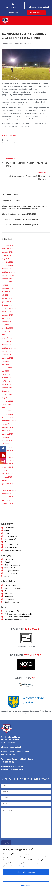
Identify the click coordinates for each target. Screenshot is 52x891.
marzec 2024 (7, 292)
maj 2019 (5, 470)
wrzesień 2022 (8, 351)
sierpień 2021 (7, 388)
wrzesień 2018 (8, 494)
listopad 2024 (7, 269)
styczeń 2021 (7, 411)
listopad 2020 (7, 417)
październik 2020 (9, 421)
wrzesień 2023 (8, 311)
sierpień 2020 (7, 427)
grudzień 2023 (7, 302)
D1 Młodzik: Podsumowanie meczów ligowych (20, 219)
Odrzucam (26, 886)
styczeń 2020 (7, 447)
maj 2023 (5, 325)
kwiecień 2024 (7, 288)
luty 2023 (5, 335)
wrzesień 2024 (8, 275)
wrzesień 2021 (8, 384)
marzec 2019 (7, 477)
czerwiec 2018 (7, 503)
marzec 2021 (7, 404)
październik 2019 (9, 457)
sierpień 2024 (7, 279)
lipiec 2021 (6, 391)
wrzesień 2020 (8, 424)
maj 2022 (5, 361)
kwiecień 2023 (7, 328)
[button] (36, 12)
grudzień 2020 (7, 414)
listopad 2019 (7, 454)
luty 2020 (5, 444)
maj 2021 (5, 398)
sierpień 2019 (7, 464)
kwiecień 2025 (7, 262)
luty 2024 (5, 295)
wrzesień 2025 (8, 249)
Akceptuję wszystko (26, 872)
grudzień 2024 (7, 265)
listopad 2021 (7, 378)
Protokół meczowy (9, 135)
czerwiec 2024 (7, 282)
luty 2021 (5, 408)
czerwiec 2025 (7, 255)
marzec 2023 (7, 331)
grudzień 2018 (7, 484)
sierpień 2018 (7, 497)
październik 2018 (9, 490)
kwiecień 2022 (7, 365)
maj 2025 (5, 259)
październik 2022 (9, 348)
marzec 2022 (7, 368)
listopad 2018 (7, 487)
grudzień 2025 (7, 245)
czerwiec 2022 (7, 358)
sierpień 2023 (7, 315)
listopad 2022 (7, 345)
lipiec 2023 (6, 318)
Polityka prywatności (23, 866)
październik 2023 (9, 308)
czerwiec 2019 (7, 467)
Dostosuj (26, 879)
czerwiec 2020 (7, 434)
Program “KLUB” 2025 (11, 201)
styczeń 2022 (7, 374)
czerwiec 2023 (7, 322)
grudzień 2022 (7, 341)
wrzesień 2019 (8, 460)
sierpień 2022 (7, 354)
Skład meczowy (8, 131)
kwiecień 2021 (7, 401)
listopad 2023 (7, 305)
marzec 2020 (7, 441)
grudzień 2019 (7, 451)
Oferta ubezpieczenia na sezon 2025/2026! (19, 214)
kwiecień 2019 (7, 474)
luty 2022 (5, 371)
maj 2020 (5, 437)
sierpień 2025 (7, 252)
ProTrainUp (13, 13)
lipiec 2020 (6, 431)
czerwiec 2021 (7, 394)
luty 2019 (5, 480)
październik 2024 (9, 272)
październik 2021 (9, 381)
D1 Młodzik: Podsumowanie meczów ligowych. (20, 225)
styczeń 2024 (7, 298)
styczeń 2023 (7, 338)
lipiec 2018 (6, 500)
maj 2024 (5, 285)
